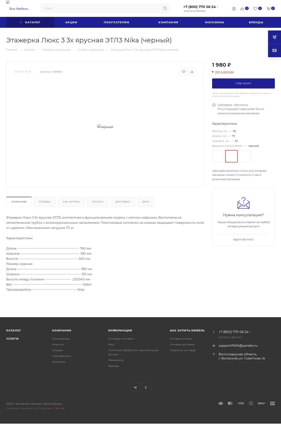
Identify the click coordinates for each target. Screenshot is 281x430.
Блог (111, 344)
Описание (19, 201)
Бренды (113, 365)
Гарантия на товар (183, 350)
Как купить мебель (187, 330)
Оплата (97, 201)
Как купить (71, 201)
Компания (61, 330)
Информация (120, 330)
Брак (146, 201)
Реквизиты (115, 360)
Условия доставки (182, 344)
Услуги (12, 338)
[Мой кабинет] (234, 9)
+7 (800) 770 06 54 (199, 7)
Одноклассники (145, 387)
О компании (60, 338)
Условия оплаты (181, 338)
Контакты (58, 361)
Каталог (13, 330)
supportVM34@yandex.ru (238, 345)
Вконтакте (135, 387)
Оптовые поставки (121, 338)
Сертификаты (61, 356)
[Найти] (165, 8)
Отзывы (45, 201)
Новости (58, 344)
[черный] (105, 126)
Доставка (122, 201)
